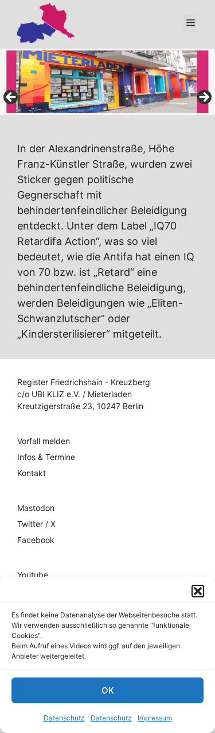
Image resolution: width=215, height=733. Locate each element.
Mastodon (35, 508)
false (11, 97)
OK (107, 690)
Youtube (32, 575)
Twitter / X (36, 524)
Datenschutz (64, 718)
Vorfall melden (43, 441)
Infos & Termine (46, 457)
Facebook (35, 540)
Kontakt (31, 473)
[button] (198, 591)
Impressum (155, 718)
